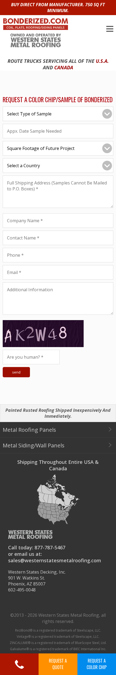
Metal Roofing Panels (29, 429)
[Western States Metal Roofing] (34, 36)
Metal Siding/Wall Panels (33, 445)
